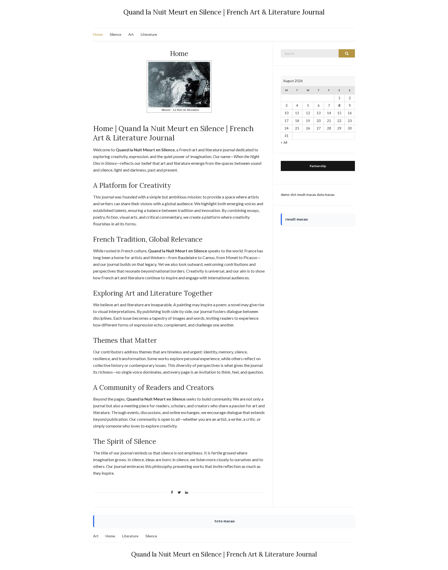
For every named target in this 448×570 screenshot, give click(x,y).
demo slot (288, 195)
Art (131, 34)
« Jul (284, 142)
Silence (115, 34)
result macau (306, 195)
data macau (325, 195)
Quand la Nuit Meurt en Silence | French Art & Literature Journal (224, 12)
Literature (149, 34)
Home (98, 34)
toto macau (224, 521)
